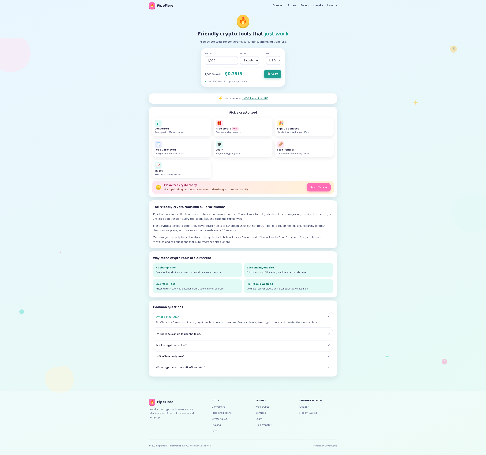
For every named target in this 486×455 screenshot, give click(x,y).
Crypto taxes (219, 419)
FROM (243, 53)
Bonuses (261, 413)
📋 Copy (272, 74)
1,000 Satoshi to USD (255, 98)
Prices (292, 5)
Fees (214, 431)
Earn (305, 5)
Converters (218, 407)
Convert (278, 5)
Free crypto (262, 407)
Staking (216, 425)
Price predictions (222, 413)
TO (267, 53)
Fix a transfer (263, 425)
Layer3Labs (331, 445)
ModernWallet (308, 413)
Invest (318, 5)
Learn (332, 5)
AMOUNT (209, 53)
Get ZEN (304, 407)
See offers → (318, 187)
